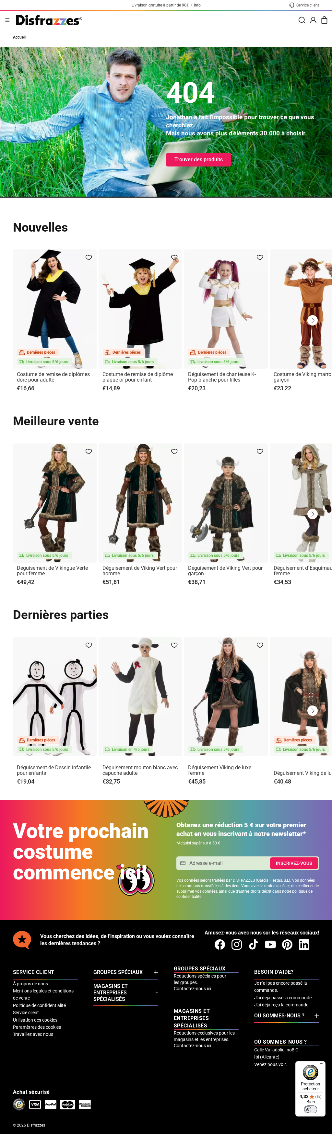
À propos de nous (30, 983)
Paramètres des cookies (37, 1027)
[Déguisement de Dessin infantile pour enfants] (55, 696)
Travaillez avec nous (33, 1034)
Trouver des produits (198, 159)
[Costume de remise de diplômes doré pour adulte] (55, 309)
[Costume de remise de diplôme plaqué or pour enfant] (140, 309)
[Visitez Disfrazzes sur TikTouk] (253, 944)
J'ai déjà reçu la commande (281, 1004)
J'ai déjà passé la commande (283, 997)
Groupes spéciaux (118, 972)
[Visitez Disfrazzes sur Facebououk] (219, 944)
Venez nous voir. (270, 1064)
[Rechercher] (302, 20)
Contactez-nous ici (192, 988)
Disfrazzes (36, 1125)
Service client (26, 1012)
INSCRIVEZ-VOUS (294, 863)
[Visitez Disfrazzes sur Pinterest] (287, 944)
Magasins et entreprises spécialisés (110, 992)
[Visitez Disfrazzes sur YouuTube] (270, 944)
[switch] (310, 1109)
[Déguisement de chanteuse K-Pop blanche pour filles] (226, 309)
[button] (312, 320)
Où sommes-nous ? (279, 1016)
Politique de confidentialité (39, 1005)
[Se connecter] (313, 20)
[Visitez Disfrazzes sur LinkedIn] (304, 944)
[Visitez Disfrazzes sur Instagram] (236, 944)
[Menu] (7, 20)
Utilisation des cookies (35, 1020)
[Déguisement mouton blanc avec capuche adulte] (140, 696)
